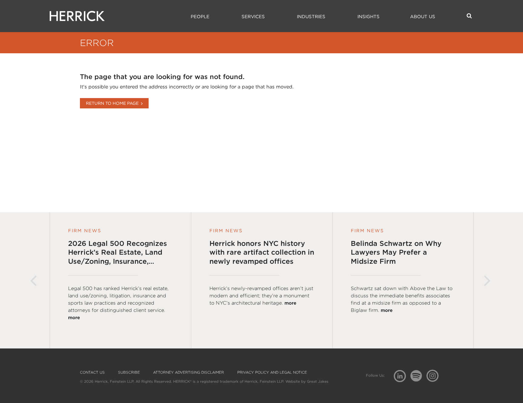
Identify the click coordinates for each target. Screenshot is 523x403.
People (200, 16)
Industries (311, 16)
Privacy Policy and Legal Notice (272, 372)
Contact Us (92, 372)
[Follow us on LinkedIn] (402, 377)
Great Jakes (317, 381)
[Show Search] (469, 15)
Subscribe (129, 372)
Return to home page (112, 103)
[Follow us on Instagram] (434, 375)
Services (253, 16)
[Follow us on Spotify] (418, 379)
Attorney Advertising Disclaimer (188, 372)
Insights (368, 16)
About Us (422, 16)
